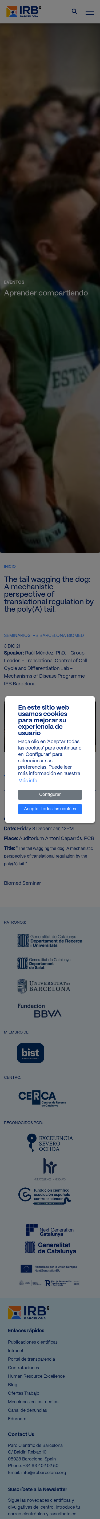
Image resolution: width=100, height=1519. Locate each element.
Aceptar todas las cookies (50, 809)
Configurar (50, 795)
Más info (27, 781)
